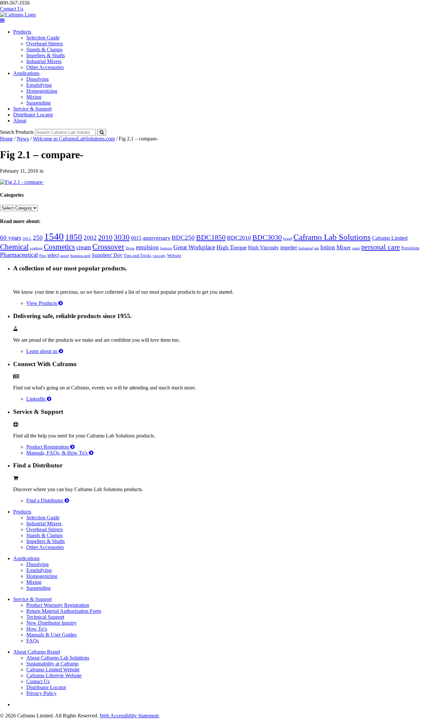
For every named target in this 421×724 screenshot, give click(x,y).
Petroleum (410, 247)
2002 (90, 237)
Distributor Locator (33, 114)
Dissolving (37, 79)
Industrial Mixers (44, 61)
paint (356, 248)
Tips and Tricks (137, 255)
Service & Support (32, 109)
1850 (73, 237)
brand (287, 238)
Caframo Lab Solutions (332, 237)
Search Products (17, 132)
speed (64, 256)
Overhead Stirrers (44, 43)
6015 (136, 238)
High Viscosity (263, 247)
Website (174, 255)
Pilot (42, 256)
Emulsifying (39, 85)
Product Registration (48, 447)
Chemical (14, 246)
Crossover (108, 246)
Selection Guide (43, 37)
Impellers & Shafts (45, 55)
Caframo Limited (390, 238)
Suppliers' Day (107, 255)
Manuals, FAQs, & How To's (57, 453)
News (23, 138)
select (53, 255)
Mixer (343, 247)
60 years (10, 237)
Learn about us (42, 351)
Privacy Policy (41, 693)
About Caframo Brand (36, 652)
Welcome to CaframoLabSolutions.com (74, 138)
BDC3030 (267, 237)
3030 (122, 237)
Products (22, 32)
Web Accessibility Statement (129, 715)
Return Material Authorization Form (63, 611)
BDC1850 (211, 237)
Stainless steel (80, 256)
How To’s (36, 629)
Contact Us (11, 9)
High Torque (231, 247)
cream (83, 247)
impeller (288, 247)
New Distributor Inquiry (51, 623)
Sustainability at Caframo (52, 663)
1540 (54, 236)
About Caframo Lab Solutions (57, 658)
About (19, 120)
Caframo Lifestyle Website (54, 675)
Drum (130, 248)
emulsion (147, 247)
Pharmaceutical (19, 254)
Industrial (305, 248)
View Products (42, 303)
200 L (27, 238)
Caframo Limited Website (53, 669)
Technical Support (45, 617)
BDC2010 (239, 238)
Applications (26, 73)
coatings (36, 248)
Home (6, 138)
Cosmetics (59, 246)
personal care (380, 247)
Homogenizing (41, 91)
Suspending (38, 103)
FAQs (32, 640)
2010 (105, 237)
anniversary (156, 238)
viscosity (159, 256)
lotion (327, 247)
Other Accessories (45, 67)
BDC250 (183, 237)
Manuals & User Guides (51, 634)
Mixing (33, 97)
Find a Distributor (45, 500)
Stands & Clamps (44, 49)
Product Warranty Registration (57, 605)
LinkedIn (36, 399)
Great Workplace (194, 247)
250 (38, 237)
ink (316, 248)
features (166, 248)
